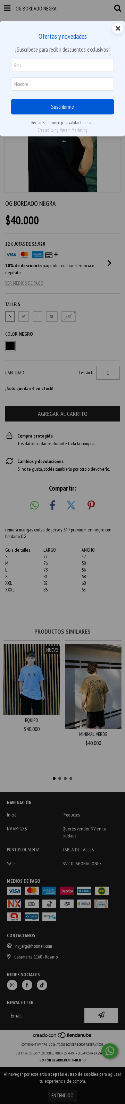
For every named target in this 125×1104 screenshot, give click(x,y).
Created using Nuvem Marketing (63, 130)
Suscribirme (62, 107)
